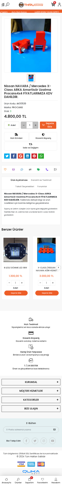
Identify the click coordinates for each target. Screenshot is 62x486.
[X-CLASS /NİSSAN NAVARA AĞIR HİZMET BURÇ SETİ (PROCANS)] (46, 251)
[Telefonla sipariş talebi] (48, 170)
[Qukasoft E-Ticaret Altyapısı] (31, 472)
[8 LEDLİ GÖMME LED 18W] (15, 251)
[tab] (19, 180)
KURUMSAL (31, 382)
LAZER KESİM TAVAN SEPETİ (45, 12)
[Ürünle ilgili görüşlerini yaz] (22, 170)
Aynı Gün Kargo (17, 12)
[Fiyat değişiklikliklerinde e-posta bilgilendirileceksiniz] (39, 170)
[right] (58, 268)
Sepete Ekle (50, 125)
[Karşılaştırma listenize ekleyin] (31, 170)
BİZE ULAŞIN (31, 408)
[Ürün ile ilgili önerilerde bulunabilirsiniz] (56, 170)
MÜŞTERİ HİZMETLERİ (31, 391)
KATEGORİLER (31, 399)
